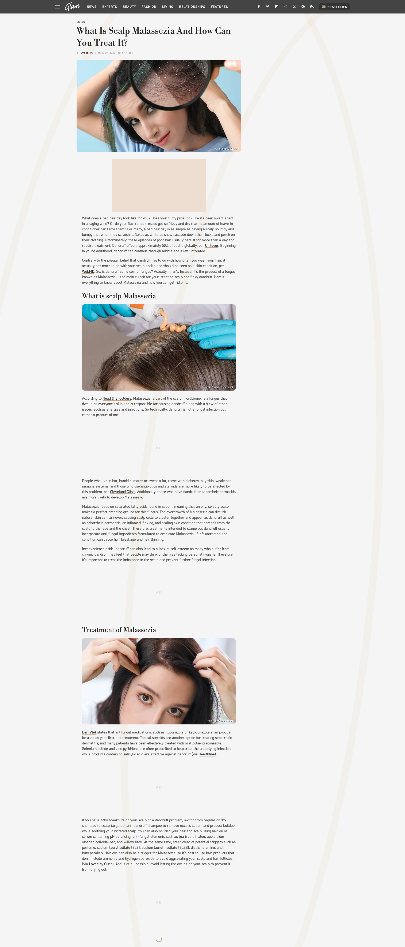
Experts (109, 6)
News (92, 6)
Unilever (211, 245)
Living (167, 6)
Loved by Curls (100, 863)
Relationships (192, 6)
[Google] (303, 8)
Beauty (129, 6)
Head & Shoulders (117, 398)
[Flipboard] (276, 8)
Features (219, 6)
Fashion (149, 6)
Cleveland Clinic (122, 491)
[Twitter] (294, 8)
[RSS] (312, 8)
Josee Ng (87, 52)
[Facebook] (258, 8)
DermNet (89, 732)
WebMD (88, 271)
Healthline (207, 754)
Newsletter (337, 7)
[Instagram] (285, 8)
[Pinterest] (267, 8)
